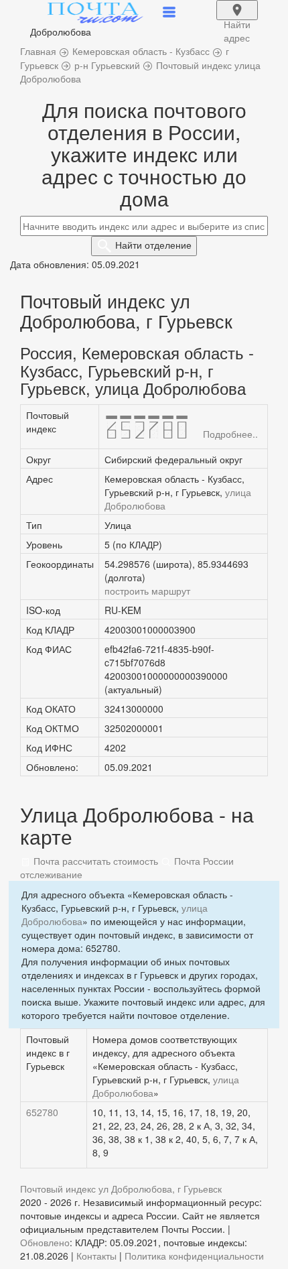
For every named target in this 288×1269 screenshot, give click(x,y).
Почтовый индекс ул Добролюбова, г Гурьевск (121, 1188)
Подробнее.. (230, 433)
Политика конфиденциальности (194, 1255)
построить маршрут (147, 590)
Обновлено (45, 1242)
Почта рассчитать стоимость (94, 860)
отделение (153, 244)
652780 (42, 1112)
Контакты (96, 1255)
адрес (237, 18)
